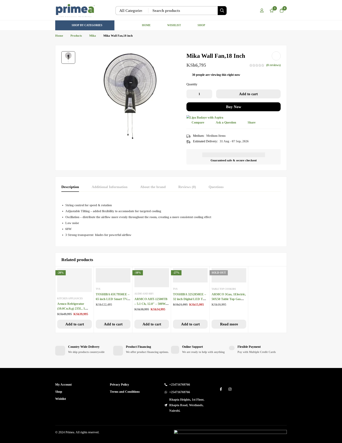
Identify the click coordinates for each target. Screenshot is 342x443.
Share (252, 122)
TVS (98, 289)
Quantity (191, 84)
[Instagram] (230, 389)
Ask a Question (226, 122)
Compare (198, 122)
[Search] (222, 10)
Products (76, 35)
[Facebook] (221, 389)
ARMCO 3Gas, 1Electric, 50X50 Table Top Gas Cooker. (229, 299)
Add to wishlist (276, 55)
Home (59, 35)
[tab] (70, 187)
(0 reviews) (273, 65)
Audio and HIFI (143, 293)
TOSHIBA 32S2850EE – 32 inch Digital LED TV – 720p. (190, 299)
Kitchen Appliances (70, 298)
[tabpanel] (171, 220)
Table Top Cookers (224, 289)
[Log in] (262, 10)
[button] (74, 324)
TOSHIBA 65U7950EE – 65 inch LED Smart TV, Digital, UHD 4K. (112, 299)
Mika (92, 35)
